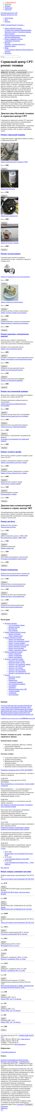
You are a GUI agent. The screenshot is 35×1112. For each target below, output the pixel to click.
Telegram (7, 6)
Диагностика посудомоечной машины (13, 427)
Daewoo (7, 707)
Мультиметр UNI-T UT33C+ (10, 945)
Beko (22, 705)
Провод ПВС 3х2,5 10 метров (10, 1022)
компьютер (30, 718)
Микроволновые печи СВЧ (18, 689)
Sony (28, 712)
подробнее (20, 1104)
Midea (26, 711)
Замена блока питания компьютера (12, 586)
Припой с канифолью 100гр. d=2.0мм (13, 959)
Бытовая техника (14, 627)
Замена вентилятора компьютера (11, 607)
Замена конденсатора (8, 189)
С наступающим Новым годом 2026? (17, 859)
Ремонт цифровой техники (14, 39)
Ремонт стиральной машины (13, 135)
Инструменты (13, 630)
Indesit (3, 711)
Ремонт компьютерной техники (15, 35)
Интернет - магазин (11, 44)
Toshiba (3, 714)
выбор (5, 718)
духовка (16, 718)
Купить (4, 887)
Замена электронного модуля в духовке (14, 462)
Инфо (6, 48)
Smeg (25, 712)
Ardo (15, 705)
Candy (3, 707)
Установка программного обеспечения (13, 559)
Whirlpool (9, 714)
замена (24, 718)
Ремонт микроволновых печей (19, 645)
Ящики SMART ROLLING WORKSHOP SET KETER (16, 908)
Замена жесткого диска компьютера (12, 596)
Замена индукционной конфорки (12, 380)
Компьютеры (15, 37)
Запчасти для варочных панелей (19, 673)
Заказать (4, 169)
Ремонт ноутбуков (15, 634)
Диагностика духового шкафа (11, 483)
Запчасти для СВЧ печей (17, 666)
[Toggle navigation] (24, 25)
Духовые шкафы (14, 691)
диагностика (10, 718)
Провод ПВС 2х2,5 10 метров (10, 1010)
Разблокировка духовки (9, 494)
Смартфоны (9, 41)
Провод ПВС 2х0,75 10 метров (11, 999)
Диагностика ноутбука (8, 527)
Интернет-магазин (7, 1061)
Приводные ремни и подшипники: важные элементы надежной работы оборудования (15, 828)
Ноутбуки (8, 37)
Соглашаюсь (28, 1104)
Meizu (22, 711)
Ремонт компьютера (9, 570)
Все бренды (27, 714)
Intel (6, 711)
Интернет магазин (11, 623)
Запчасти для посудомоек (17, 670)
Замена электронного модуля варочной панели (16, 359)
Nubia (5, 712)
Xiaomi (14, 714)
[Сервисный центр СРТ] (9, 13)
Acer (2, 705)
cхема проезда (25, 1039)
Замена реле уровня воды (9, 216)
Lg (19, 711)
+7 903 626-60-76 (10, 2)
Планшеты (16, 41)
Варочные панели (11, 32)
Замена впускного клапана (10, 243)
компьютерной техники (20, 1060)
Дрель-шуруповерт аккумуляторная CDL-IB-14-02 (17, 922)
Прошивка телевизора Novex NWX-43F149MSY (17, 770)
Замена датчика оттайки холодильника (14, 313)
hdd (2, 718)
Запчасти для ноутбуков (16, 661)
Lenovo (15, 711)
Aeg (5, 705)
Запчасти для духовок (16, 668)
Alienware (10, 705)
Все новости (5, 867)
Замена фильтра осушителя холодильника (14, 323)
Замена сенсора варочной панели (12, 370)
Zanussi (19, 714)
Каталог (7, 675)
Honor (12, 709)
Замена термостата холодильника (12, 302)
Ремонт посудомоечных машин (19, 641)
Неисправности (10, 1052)
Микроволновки (25, 30)
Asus (18, 705)
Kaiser (10, 711)
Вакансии (18, 50)
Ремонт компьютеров (16, 636)
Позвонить (4, 1106)
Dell (12, 707)
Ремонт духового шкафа (11, 452)
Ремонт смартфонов (15, 657)
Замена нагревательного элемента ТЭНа (14, 162)
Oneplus (10, 712)
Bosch (30, 705)
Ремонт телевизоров (15, 655)
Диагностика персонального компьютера (14, 575)
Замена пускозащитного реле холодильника (15, 277)
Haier (8, 709)
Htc (25, 709)
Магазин (7, 42)
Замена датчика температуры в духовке (14, 473)
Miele (30, 711)
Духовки (7, 30)
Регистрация (9, 18)
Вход (6, 20)
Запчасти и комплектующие (15, 45)
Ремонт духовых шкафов (17, 643)
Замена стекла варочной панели (11, 349)
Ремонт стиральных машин (18, 650)
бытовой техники (6, 1060)
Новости (12, 50)
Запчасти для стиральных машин (19, 664)
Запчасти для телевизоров (17, 671)
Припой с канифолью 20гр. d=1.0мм (13, 970)
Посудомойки (15, 30)
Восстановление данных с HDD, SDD (13, 537)
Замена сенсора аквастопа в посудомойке (14, 416)
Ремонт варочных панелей (17, 646)
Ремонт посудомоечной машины (14, 391)
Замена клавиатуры (7, 548)
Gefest (28, 707)
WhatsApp (8, 4)
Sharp (21, 712)
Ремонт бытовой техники (13, 28)
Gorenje (3, 709)
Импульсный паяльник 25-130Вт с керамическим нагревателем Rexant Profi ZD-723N (17, 986)
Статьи (7, 50)
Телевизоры (12, 693)
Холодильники (10, 33)
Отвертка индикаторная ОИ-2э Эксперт (14, 934)
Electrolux (23, 707)
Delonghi (17, 707)
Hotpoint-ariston (19, 709)
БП (3, 718)
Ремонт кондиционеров (16, 639)
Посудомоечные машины (17, 684)
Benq (26, 705)
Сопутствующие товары (17, 625)
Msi (2, 712)
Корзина (7, 21)
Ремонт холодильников (10, 254)
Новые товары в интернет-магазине (16, 871)
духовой (20, 718)
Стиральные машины (24, 32)
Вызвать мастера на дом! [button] (9, 15)
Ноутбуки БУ (13, 629)
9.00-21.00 (8, 9)
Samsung (16, 712)
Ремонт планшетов (15, 653)
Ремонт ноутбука (8, 521)
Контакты (8, 53)
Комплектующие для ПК (17, 662)
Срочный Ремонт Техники (14, 25)
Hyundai (30, 709)
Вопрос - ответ (18, 1061)
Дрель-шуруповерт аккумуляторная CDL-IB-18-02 (17, 879)
